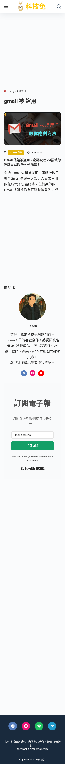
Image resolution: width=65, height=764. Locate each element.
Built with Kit (33, 468)
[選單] (6, 6)
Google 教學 (15, 152)
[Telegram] (52, 726)
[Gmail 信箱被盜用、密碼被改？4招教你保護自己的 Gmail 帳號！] (32, 128)
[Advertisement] (32, 47)
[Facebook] (24, 373)
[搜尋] (59, 6)
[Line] (39, 726)
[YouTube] (41, 373)
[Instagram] (33, 373)
